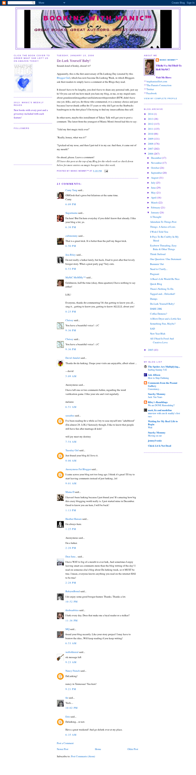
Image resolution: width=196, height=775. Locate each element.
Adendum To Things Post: (163, 222)
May (153, 192)
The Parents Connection (159, 85)
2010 (151, 133)
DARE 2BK (156, 308)
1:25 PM (70, 529)
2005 (151, 349)
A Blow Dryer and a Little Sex (165, 318)
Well (150, 427)
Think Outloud (158, 254)
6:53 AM (71, 643)
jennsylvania (155, 440)
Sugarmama (71, 213)
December (156, 158)
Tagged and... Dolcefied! (162, 294)
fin (66, 697)
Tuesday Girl (72, 450)
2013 (151, 119)
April (154, 197)
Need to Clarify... (158, 269)
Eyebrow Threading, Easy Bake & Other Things (163, 247)
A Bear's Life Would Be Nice (165, 279)
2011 (151, 128)
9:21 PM (70, 689)
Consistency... (154, 388)
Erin (67, 716)
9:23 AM (71, 662)
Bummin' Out (157, 264)
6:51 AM (71, 407)
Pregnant (154, 274)
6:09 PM (70, 204)
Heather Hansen (73, 519)
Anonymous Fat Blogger (78, 469)
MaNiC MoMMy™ (75, 277)
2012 (151, 124)
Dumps (153, 298)
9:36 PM (70, 330)
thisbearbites (72, 610)
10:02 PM (71, 707)
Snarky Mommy (157, 394)
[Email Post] (106, 171)
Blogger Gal (63, 77)
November (156, 162)
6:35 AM (71, 734)
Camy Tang (71, 190)
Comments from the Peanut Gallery (162, 384)
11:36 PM (71, 620)
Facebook (152, 93)
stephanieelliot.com (157, 81)
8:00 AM (71, 460)
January (155, 212)
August (155, 177)
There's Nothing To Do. (162, 289)
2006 (151, 153)
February (156, 207)
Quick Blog (156, 284)
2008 (151, 143)
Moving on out (155, 435)
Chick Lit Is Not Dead (159, 445)
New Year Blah (157, 333)
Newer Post (62, 749)
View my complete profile (160, 98)
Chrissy (69, 320)
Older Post (132, 749)
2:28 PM (70, 548)
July (153, 182)
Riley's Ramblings (158, 402)
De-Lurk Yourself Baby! (74, 60)
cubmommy (71, 235)
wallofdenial (71, 652)
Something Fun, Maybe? (163, 323)
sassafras (69, 415)
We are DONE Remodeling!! (161, 405)
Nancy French (72, 670)
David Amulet (72, 358)
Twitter (150, 89)
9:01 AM (71, 483)
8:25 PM (70, 311)
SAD (152, 328)
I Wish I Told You (159, 231)
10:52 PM (71, 601)
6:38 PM (70, 227)
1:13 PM (70, 510)
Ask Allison (154, 375)
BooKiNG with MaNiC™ (98, 17)
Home (98, 749)
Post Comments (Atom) (83, 756)
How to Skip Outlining (158, 377)
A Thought (155, 217)
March (154, 202)
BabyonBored (72, 591)
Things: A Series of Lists (162, 226)
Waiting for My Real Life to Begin (163, 422)
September (157, 172)
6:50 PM (70, 246)
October (155, 167)
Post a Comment (65, 743)
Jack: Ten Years (155, 396)
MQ (67, 629)
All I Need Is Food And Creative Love (162, 340)
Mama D (69, 492)
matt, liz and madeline (160, 410)
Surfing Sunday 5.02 (157, 369)
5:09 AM (71, 376)
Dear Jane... (71, 556)
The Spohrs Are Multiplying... (164, 366)
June (153, 187)
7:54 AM (71, 441)
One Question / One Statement (165, 259)
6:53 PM (70, 268)
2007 (151, 148)
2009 (151, 138)
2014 (151, 114)
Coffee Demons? (158, 313)
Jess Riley (70, 254)
